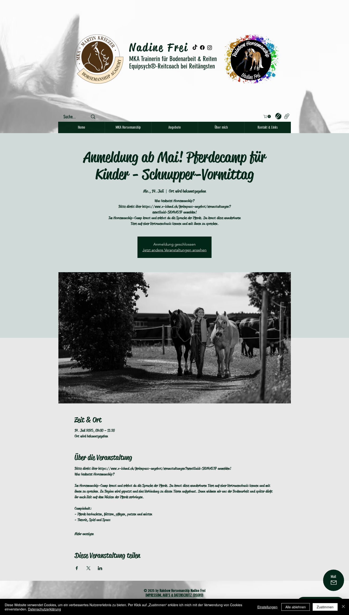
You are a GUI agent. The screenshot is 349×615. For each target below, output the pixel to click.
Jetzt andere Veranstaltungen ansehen (174, 250)
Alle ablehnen (295, 607)
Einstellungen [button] (267, 607)
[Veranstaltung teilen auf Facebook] (77, 568)
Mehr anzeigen (84, 533)
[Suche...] (93, 117)
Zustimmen (325, 607)
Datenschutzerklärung (44, 609)
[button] (268, 116)
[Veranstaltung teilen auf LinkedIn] (100, 568)
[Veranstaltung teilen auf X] (88, 568)
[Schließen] (343, 607)
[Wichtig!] (286, 116)
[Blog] (278, 116)
